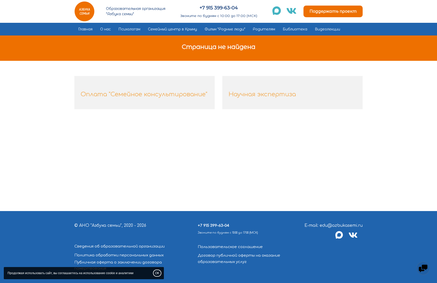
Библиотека (295, 29)
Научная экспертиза (262, 94)
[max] (341, 238)
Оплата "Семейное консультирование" (144, 94)
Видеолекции (327, 29)
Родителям (264, 29)
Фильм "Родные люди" (225, 29)
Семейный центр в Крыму (172, 29)
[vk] (355, 238)
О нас (105, 29)
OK (157, 273)
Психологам (129, 29)
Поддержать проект (333, 11)
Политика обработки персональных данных (119, 255)
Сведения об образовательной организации (119, 246)
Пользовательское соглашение (230, 247)
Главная (85, 29)
